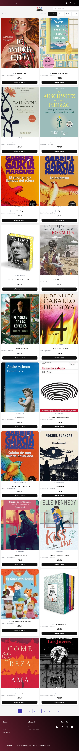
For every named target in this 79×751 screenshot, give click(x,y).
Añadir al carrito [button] (19, 82)
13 (44, 711)
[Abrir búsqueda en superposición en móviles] (66, 9)
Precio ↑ (68, 14)
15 (54, 711)
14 (49, 711)
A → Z (75, 14)
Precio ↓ (61, 14)
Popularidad (52, 14)
